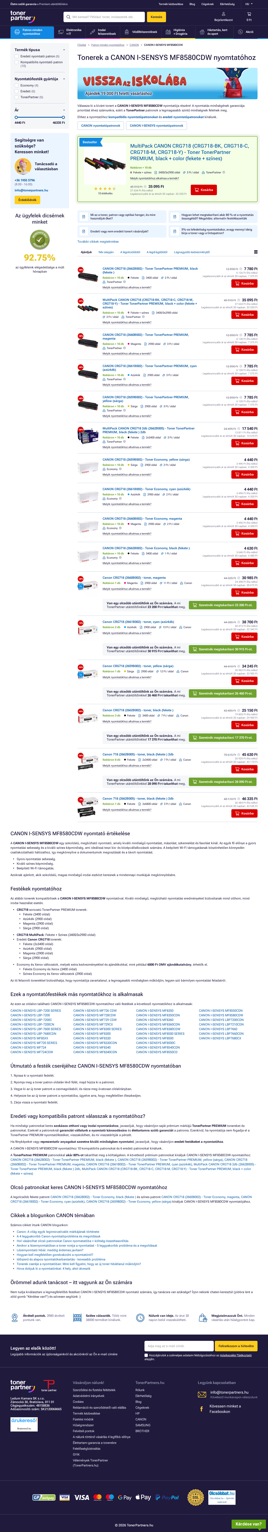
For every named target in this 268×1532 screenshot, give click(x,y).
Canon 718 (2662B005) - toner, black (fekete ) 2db (138, 754)
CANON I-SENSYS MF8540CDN (158, 1047)
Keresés (156, 17)
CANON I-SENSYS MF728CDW (94, 1015)
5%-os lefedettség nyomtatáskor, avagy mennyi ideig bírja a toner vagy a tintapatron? (217, 231)
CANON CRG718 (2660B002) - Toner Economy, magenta (142, 519)
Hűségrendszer (83, 1425)
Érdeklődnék (27, 200)
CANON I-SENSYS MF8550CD (157, 1052)
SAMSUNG (142, 1425)
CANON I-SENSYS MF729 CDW (95, 1020)
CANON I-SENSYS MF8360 (154, 1020)
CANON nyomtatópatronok (100, 126)
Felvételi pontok (83, 1431)
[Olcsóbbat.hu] (221, 1493)
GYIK (76, 1454)
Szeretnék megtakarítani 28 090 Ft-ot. (226, 782)
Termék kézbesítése (171, 4)
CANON (134, 44)
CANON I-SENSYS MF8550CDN (221, 1011)
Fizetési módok (83, 1419)
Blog (192, 4)
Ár (17, 110)
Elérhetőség (227, 4)
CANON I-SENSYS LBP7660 (218, 1029)
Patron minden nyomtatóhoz (107, 44)
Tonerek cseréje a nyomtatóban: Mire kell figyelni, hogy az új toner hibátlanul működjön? (79, 1264)
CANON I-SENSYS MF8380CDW (158, 1029)
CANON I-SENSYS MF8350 (154, 1011)
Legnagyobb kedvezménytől (192, 252)
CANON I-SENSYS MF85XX (29, 1038)
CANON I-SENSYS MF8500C (155, 1043)
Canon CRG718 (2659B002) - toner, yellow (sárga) (138, 666)
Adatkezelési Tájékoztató (236, 1355)
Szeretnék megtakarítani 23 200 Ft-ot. (226, 605)
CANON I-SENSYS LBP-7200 (30, 1015)
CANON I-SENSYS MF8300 (92, 1034)
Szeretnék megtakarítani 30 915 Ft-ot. (226, 649)
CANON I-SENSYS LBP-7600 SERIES (35, 1029)
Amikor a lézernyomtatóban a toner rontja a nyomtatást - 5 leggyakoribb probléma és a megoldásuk (87, 1245)
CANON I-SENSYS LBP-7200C (31, 1020)
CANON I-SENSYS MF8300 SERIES (97, 1029)
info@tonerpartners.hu (31, 190)
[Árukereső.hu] (24, 1422)
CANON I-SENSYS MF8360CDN (158, 1024)
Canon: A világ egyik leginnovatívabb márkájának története (58, 1232)
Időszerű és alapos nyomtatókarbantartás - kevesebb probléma (61, 1259)
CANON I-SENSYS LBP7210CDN (221, 1024)
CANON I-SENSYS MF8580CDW (221, 1015)
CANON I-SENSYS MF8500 (154, 1038)
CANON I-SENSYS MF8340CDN (95, 1052)
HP (137, 1413)
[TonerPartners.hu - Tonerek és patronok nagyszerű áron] (22, 17)
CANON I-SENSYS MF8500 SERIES (160, 1034)
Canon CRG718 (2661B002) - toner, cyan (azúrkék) (138, 622)
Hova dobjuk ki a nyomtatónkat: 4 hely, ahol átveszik (53, 1268)
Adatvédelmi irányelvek (88, 1396)
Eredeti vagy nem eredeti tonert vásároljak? (119, 231)
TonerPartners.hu (149, 1382)
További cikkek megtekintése (98, 242)
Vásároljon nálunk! (88, 1382)
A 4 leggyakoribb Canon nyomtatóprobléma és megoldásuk (58, 1236)
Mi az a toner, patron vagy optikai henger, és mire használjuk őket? (123, 216)
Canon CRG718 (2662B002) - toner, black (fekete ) (138, 710)
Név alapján (106, 252)
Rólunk (139, 1390)
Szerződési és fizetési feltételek (94, 1390)
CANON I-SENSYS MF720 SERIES (33, 1043)
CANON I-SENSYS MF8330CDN (95, 1043)
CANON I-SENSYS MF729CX (93, 1024)
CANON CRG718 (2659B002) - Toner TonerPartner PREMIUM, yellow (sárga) (170, 1160)
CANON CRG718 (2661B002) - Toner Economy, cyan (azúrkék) (146, 489)
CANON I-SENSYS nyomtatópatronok (156, 126)
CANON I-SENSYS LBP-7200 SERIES (35, 1011)
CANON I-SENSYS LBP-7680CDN (33, 1034)
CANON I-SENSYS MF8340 (92, 1047)
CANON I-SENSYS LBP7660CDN (221, 1034)
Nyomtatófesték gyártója (36, 79)
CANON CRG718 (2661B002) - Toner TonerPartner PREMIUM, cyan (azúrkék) (139, 1164)
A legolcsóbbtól (130, 252)
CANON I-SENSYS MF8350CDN (158, 1015)
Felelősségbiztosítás (86, 1449)
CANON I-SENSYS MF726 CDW (95, 1011)
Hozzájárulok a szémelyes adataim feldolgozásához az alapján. (198, 1357)
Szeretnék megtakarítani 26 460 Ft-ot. (226, 693)
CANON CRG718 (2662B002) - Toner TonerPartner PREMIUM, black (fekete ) (63, 1160)
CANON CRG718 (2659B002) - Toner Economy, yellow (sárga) (146, 459)
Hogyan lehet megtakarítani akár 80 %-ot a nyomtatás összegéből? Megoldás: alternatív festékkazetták (218, 216)
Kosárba (207, 190)
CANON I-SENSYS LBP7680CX (220, 1038)
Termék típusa (27, 50)
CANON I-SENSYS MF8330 (92, 1038)
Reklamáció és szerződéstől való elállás (99, 1408)
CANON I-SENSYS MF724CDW (31, 1052)
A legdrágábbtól (157, 252)
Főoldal (81, 44)
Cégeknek (207, 4)
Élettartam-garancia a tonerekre (94, 1443)
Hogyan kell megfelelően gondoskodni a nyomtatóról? (55, 1255)
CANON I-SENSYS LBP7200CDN (221, 1020)
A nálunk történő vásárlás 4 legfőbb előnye (101, 1437)
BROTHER (142, 1431)
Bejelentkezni (223, 20)
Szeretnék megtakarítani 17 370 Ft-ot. (226, 738)
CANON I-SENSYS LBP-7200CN (32, 1024)
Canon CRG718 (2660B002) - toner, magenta (134, 578)
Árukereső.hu (24, 1428)
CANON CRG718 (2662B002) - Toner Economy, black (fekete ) (146, 548)
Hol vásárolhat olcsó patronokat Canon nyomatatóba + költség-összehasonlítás (72, 1241)
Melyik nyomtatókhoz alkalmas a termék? (154, 178)
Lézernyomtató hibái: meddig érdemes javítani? (50, 1250)
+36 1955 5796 (25, 180)
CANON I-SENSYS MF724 (28, 1047)
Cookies (78, 1402)
